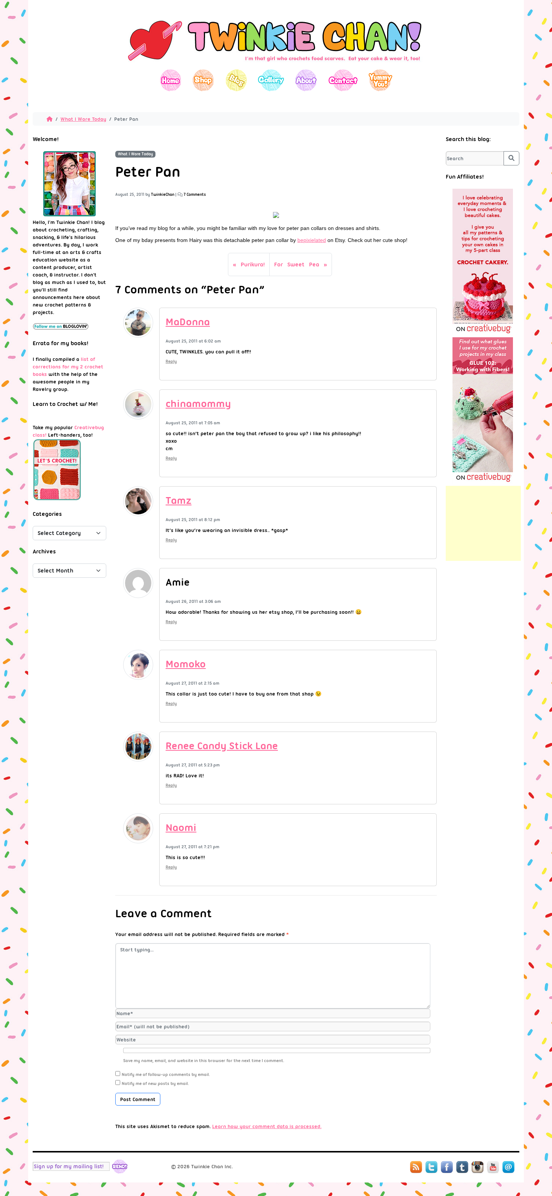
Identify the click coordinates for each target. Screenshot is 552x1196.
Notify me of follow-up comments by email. (166, 1074)
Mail (508, 1167)
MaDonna (188, 322)
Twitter (431, 1167)
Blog (236, 80)
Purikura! (253, 264)
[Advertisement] (483, 523)
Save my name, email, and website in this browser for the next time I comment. (203, 1060)
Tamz (179, 500)
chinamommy (198, 404)
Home (170, 80)
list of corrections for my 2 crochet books (68, 366)
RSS (416, 1167)
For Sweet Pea (296, 264)
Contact (342, 80)
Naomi (181, 828)
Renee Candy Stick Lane (222, 746)
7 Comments (195, 194)
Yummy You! (380, 80)
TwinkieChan (162, 194)
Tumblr (462, 1167)
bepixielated (311, 240)
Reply (171, 361)
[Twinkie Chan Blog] (276, 65)
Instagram (478, 1167)
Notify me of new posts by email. (155, 1083)
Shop (203, 80)
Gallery (271, 80)
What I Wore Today (83, 119)
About (306, 80)
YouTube (493, 1167)
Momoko (186, 664)
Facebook (447, 1167)
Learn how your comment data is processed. (266, 1126)
